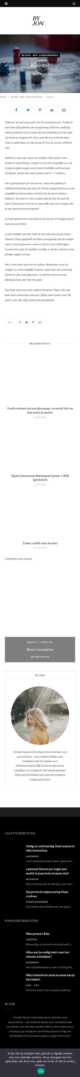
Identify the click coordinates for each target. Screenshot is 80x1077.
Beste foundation (40, 649)
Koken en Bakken (37, 902)
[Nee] (75, 1063)
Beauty (32, 642)
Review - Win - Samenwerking (40, 55)
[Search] (74, 3)
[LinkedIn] (52, 110)
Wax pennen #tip (37, 933)
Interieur (32, 879)
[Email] (64, 110)
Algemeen (32, 856)
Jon (32, 74)
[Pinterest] (40, 110)
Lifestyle (47, 642)
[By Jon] (40, 20)
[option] (40, 620)
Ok (41, 1071)
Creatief (31, 939)
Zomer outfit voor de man (40, 543)
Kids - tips (32, 985)
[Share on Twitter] (28, 110)
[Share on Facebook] (16, 110)
